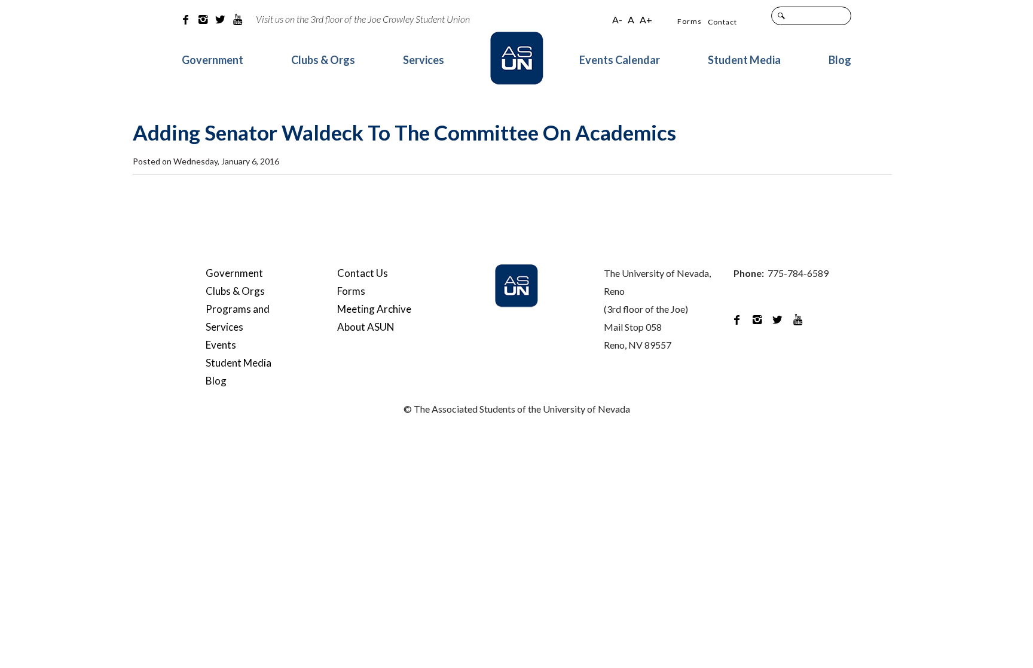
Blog (840, 59)
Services (423, 59)
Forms (689, 21)
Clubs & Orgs (323, 59)
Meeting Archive (374, 309)
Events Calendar (619, 59)
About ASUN (366, 327)
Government (212, 59)
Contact (722, 21)
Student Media (744, 59)
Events (221, 344)
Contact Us (362, 273)
